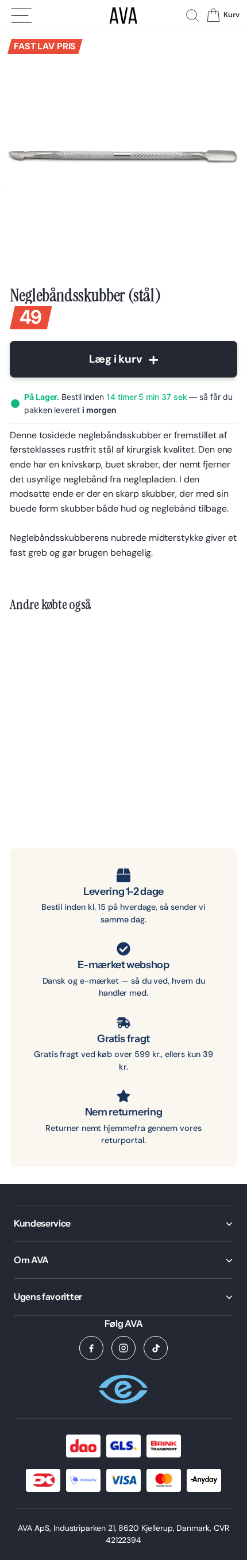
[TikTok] (156, 1348)
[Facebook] (91, 1348)
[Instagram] (123, 1348)
